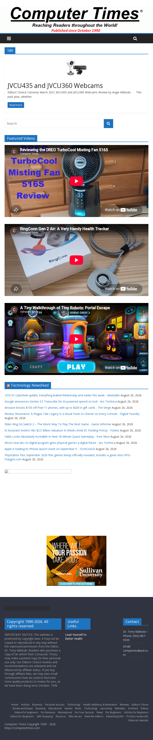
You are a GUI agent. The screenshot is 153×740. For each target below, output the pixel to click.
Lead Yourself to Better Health (75, 636)
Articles (25, 704)
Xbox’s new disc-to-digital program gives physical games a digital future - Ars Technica (60, 443)
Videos (144, 708)
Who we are (75, 716)
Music (78, 708)
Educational (55, 708)
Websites (120, 708)
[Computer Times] (76, 19)
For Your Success (84, 712)
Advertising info (115, 716)
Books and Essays (23, 708)
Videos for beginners (26, 712)
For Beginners (113, 712)
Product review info (137, 716)
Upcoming (106, 708)
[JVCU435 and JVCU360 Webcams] (76, 59)
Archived (133, 708)
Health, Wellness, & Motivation (100, 704)
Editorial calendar (138, 720)
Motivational (65, 712)
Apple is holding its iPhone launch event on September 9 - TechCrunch (50, 449)
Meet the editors (94, 716)
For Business (48, 712)
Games (68, 708)
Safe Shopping (45, 716)
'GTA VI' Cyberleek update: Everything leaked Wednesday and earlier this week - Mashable (62, 395)
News (100, 712)
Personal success (54, 704)
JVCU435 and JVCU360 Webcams (55, 85)
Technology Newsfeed (30, 385)
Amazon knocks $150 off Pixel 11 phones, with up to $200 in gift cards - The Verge (58, 407)
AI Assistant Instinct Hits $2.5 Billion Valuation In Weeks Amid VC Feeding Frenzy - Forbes (62, 430)
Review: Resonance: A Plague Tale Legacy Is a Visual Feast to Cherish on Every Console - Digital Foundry (72, 414)
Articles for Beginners (136, 712)
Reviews (124, 704)
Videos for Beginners (22, 716)
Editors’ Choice (140, 704)
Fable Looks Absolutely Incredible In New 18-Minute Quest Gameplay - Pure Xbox (57, 436)
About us (61, 716)
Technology (73, 704)
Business (37, 704)
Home (14, 704)
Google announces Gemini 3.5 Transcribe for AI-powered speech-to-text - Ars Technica (61, 401)
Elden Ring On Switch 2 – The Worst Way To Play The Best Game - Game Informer (58, 424)
